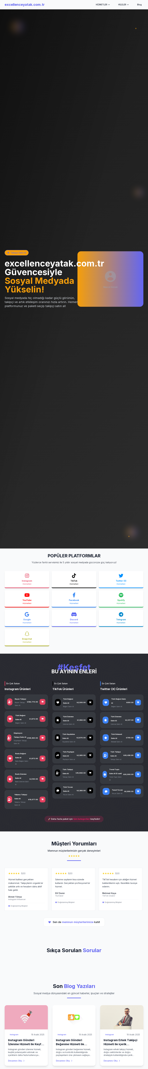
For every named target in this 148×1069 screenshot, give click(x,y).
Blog (139, 4)
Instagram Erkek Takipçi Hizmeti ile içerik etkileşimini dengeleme (120, 1044)
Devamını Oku (15, 1060)
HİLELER (122, 4)
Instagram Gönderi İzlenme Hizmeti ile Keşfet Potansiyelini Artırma (26, 1044)
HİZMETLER (101, 4)
